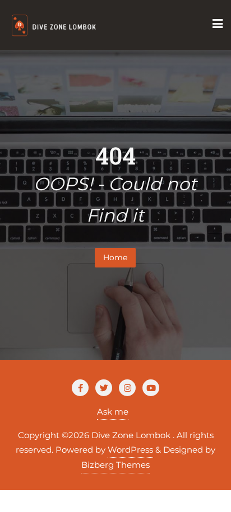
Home (115, 257)
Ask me (112, 411)
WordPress (130, 449)
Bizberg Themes (115, 464)
